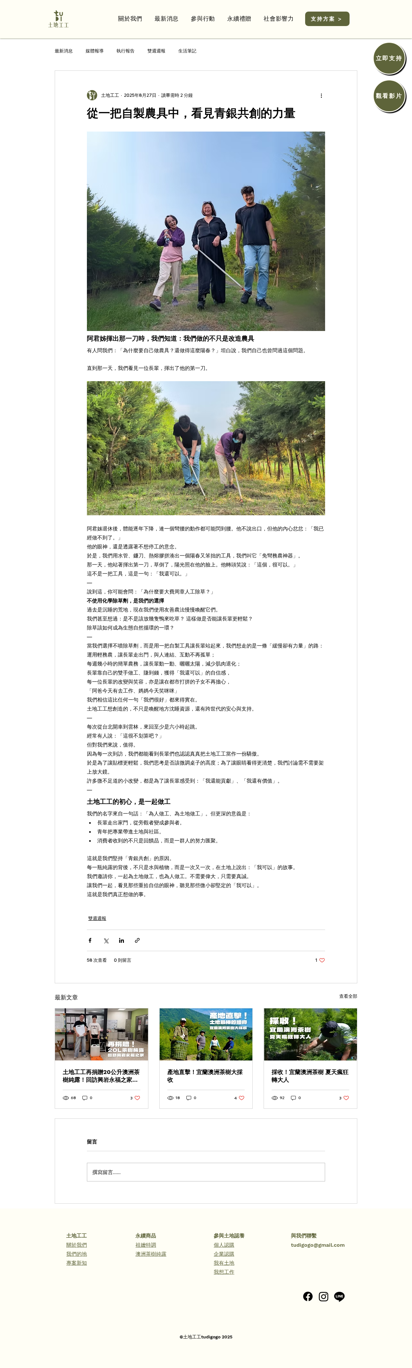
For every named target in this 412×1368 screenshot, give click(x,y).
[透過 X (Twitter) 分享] (106, 940)
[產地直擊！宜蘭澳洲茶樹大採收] (206, 1034)
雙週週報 (156, 51)
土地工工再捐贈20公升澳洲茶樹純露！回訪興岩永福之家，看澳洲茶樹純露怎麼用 (101, 1076)
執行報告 (126, 51)
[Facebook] (308, 1296)
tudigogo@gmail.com (318, 1245)
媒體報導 (95, 51)
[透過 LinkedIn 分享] (121, 940)
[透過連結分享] (137, 940)
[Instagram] (323, 1296)
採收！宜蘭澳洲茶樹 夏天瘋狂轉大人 (310, 1076)
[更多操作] (321, 95)
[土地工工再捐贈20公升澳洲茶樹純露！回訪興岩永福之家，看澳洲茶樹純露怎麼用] (101, 1034)
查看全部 (348, 996)
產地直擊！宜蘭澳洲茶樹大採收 (205, 1076)
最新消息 (64, 51)
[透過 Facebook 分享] (90, 940)
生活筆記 (187, 51)
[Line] (339, 1296)
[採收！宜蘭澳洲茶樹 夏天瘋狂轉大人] (310, 1034)
